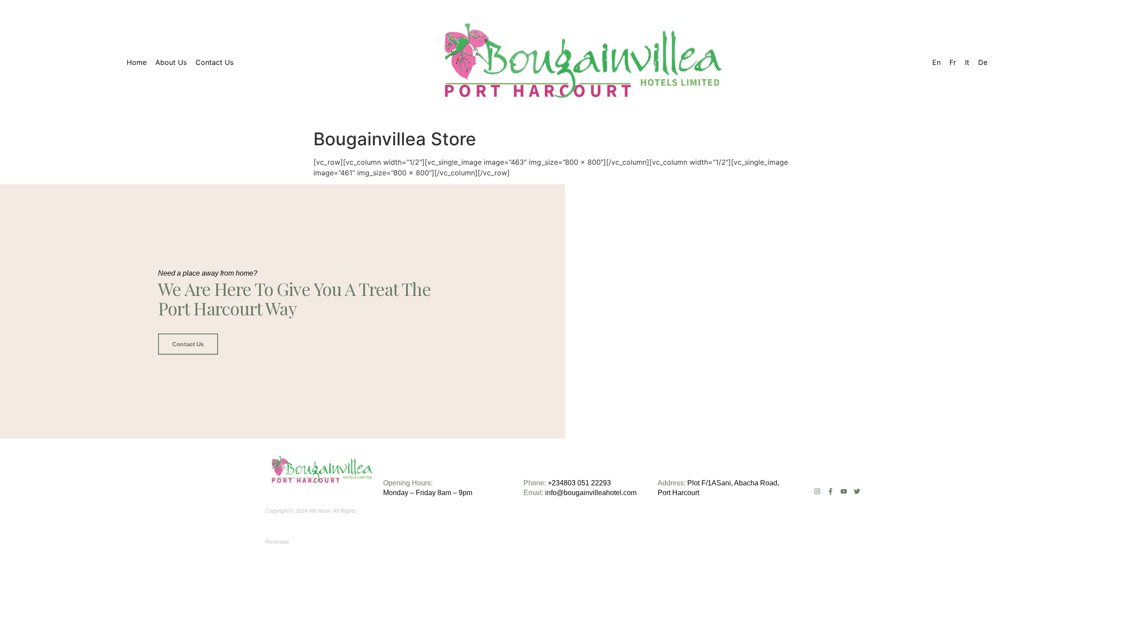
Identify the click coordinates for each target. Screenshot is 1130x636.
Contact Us (188, 344)
